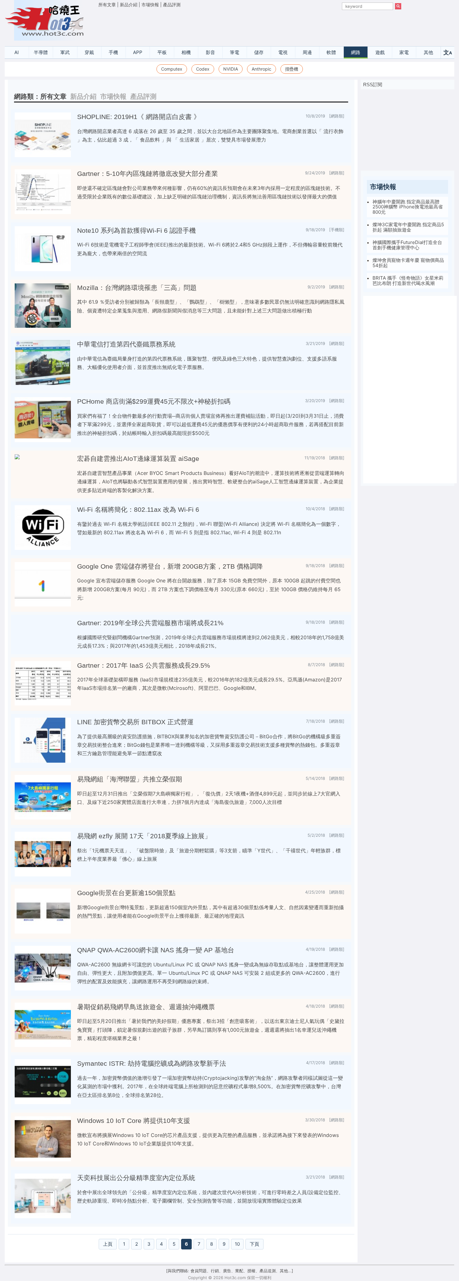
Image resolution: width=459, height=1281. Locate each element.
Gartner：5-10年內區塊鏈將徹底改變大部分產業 (147, 173)
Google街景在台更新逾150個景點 (126, 893)
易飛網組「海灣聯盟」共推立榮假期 (129, 779)
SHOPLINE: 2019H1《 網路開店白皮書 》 (138, 117)
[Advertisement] (249, 25)
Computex (171, 69)
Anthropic (261, 69)
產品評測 (171, 4)
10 (237, 1244)
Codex (203, 69)
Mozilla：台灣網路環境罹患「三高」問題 (137, 288)
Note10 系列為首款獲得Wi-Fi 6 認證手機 (136, 230)
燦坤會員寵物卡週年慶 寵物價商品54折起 (408, 262)
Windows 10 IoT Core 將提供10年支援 (133, 1120)
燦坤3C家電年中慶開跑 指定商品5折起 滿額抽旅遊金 (408, 227)
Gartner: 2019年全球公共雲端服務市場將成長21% (150, 623)
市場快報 (150, 4)
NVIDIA (230, 69)
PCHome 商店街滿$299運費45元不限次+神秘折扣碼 (153, 401)
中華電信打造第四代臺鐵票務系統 (126, 344)
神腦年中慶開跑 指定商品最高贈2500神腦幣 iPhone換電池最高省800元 (408, 206)
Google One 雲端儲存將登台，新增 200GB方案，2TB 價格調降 (170, 566)
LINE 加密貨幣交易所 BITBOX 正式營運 (135, 722)
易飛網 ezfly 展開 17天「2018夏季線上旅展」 (144, 836)
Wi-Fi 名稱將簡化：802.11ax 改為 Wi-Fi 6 (138, 509)
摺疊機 (291, 69)
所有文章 (107, 4)
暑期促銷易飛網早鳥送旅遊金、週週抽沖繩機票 (146, 1007)
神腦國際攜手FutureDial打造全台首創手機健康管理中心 (407, 245)
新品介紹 (128, 4)
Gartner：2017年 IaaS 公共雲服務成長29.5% (143, 665)
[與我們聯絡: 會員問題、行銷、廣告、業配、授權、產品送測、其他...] (229, 1270)
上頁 (107, 1244)
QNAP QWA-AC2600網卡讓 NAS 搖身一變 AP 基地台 (155, 950)
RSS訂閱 (372, 84)
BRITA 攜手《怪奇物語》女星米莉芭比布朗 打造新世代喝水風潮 (408, 280)
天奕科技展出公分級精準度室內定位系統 (136, 1178)
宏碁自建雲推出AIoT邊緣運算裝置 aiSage (138, 458)
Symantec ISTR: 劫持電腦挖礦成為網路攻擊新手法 (151, 1063)
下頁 (254, 1244)
